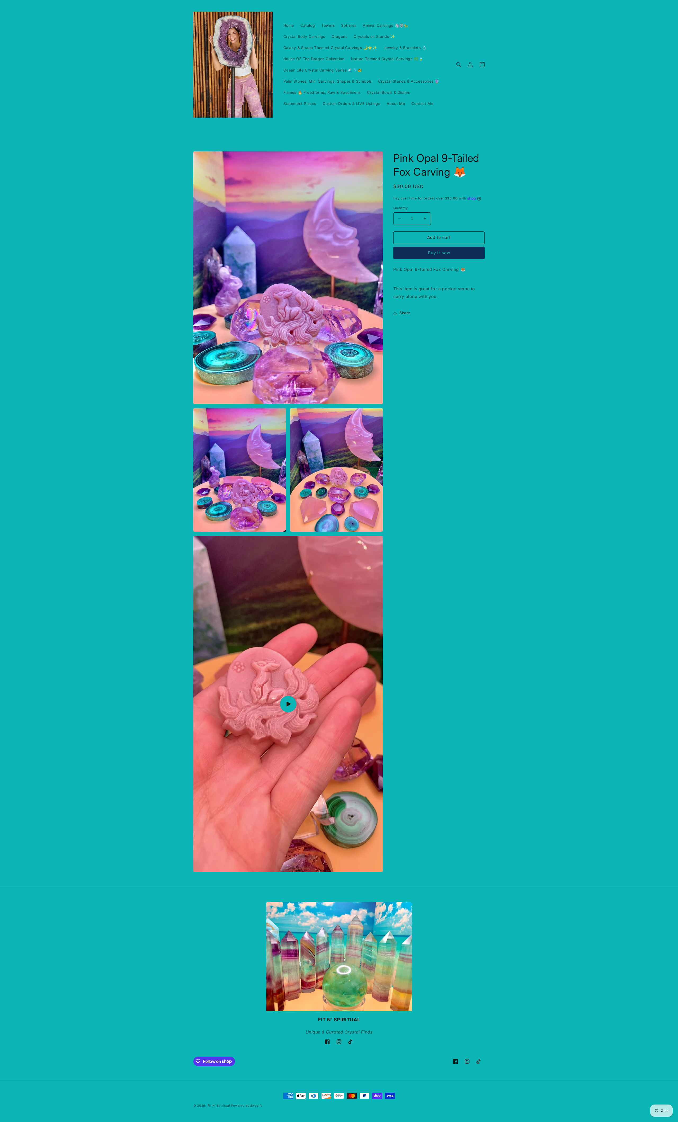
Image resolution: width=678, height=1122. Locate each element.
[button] (459, 64)
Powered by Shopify (247, 1105)
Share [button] (404, 312)
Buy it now (439, 252)
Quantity (400, 208)
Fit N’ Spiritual (218, 1105)
